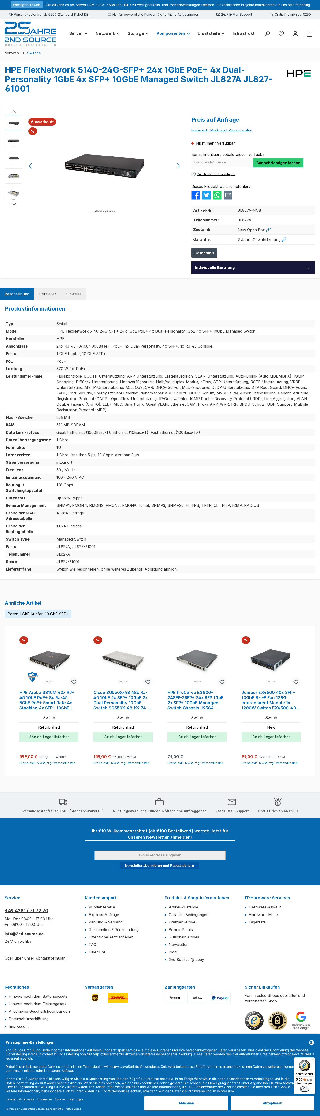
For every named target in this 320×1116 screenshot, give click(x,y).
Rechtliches (17, 987)
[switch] (304, 1089)
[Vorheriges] (30, 166)
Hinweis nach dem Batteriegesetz (38, 996)
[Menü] (312, 1060)
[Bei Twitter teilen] (206, 195)
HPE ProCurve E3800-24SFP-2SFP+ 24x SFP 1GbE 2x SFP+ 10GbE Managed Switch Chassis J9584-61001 (195, 700)
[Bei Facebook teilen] (195, 195)
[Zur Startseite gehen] (30, 33)
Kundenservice (102, 907)
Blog (173, 952)
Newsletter (178, 944)
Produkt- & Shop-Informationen (197, 897)
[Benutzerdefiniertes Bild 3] (220, 998)
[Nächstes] (178, 166)
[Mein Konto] (295, 33)
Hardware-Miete (263, 914)
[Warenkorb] (309, 33)
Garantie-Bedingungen (188, 914)
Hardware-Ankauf (265, 907)
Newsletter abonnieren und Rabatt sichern (159, 866)
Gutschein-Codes (184, 937)
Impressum (19, 1026)
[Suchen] (267, 33)
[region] (93, 166)
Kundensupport (100, 897)
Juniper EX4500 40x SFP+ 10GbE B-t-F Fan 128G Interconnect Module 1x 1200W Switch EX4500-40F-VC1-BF (271, 700)
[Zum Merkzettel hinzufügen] (73, 681)
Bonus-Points (181, 929)
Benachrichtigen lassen (278, 162)
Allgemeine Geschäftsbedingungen (39, 1011)
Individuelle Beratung (215, 267)
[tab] (17, 294)
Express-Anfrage (104, 914)
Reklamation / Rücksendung (114, 929)
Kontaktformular (50, 958)
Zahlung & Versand (106, 922)
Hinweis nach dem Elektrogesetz (38, 1003)
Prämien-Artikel (182, 922)
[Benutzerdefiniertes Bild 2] (118, 998)
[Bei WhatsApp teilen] (217, 195)
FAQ (92, 944)
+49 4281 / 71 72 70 (26, 910)
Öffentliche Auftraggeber (111, 937)
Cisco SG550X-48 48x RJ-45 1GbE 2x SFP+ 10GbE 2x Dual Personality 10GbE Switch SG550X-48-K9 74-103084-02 (120, 700)
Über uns (97, 952)
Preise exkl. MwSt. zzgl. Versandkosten (221, 130)
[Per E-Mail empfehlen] (228, 195)
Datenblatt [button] (204, 253)
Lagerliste (257, 922)
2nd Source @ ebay (186, 959)
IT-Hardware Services (267, 897)
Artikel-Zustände (183, 907)
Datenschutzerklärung (28, 1018)
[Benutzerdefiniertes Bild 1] (95, 998)
